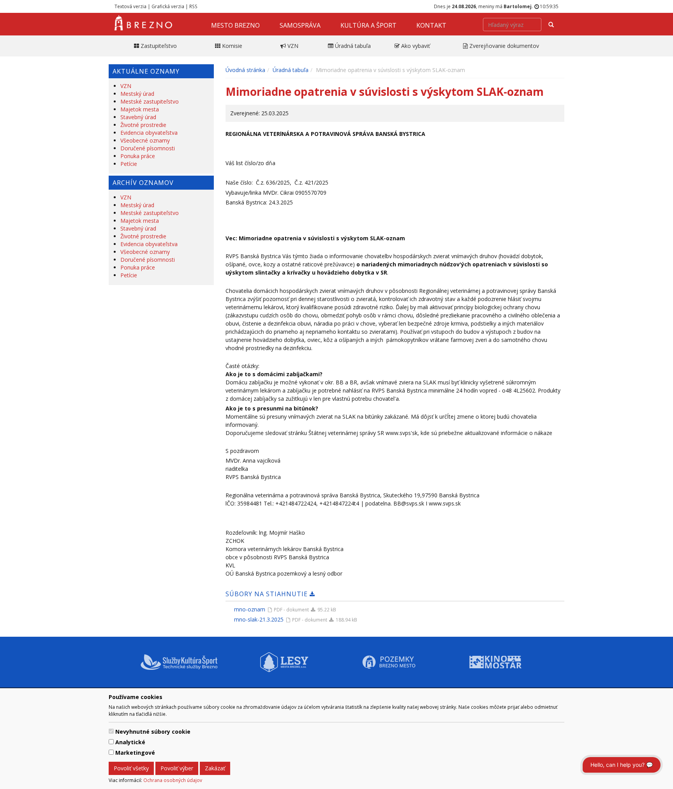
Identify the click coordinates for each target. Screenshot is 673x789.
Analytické (130, 742)
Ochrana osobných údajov (172, 780)
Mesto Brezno (235, 25)
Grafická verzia (168, 6)
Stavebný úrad (138, 117)
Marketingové (135, 752)
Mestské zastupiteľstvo (149, 101)
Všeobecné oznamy (145, 140)
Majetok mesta (139, 109)
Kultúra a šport (368, 25)
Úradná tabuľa (290, 70)
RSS (193, 6)
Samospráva (300, 25)
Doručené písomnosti (147, 148)
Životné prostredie (143, 125)
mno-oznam (249, 609)
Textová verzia (130, 6)
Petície (128, 163)
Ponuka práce (137, 156)
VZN (125, 86)
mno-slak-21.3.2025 (259, 619)
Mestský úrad (137, 93)
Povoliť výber (176, 768)
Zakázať (215, 768)
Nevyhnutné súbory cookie (152, 731)
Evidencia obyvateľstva (149, 132)
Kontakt (431, 25)
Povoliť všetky (131, 768)
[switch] (111, 731)
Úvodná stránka (245, 70)
